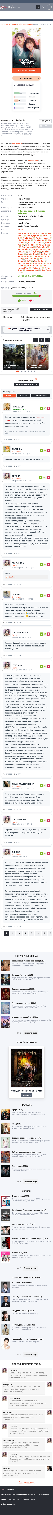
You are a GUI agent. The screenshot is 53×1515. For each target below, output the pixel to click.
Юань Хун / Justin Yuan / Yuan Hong (27, 1297)
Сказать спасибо (41, 309)
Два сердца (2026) (20, 1166)
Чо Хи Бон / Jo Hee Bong (22, 1283)
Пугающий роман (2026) (22, 975)
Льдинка (17, 449)
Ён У (28, 261)
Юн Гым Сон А (35, 242)
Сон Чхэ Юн (27, 247)
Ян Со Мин (30, 245)
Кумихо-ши (18, 407)
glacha (16, 594)
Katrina (22, 288)
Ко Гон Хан (41, 247)
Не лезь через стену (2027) (23, 1224)
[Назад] (35, 340)
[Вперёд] (41, 340)
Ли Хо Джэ (38, 263)
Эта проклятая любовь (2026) (25, 1017)
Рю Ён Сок (39, 261)
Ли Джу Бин (38, 249)
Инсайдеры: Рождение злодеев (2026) (29, 1210)
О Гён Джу (34, 252)
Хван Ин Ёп (23, 249)
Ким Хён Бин (33, 266)
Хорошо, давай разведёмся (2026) (27, 1138)
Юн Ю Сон (27, 238)
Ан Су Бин (32, 254)
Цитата (18, 439)
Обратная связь (8, 1504)
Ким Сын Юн (32, 270)
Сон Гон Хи (39, 240)
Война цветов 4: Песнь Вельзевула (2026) (30, 1238)
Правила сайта (28, 1499)
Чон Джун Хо (33, 236)
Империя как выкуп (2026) (23, 989)
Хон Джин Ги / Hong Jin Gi (23, 1311)
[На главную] (8, 7)
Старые (23, 396)
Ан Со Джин (44, 245)
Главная (10, 1489)
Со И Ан (44, 254)
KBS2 (20, 230)
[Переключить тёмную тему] (38, 7)
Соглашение (43, 1494)
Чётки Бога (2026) (19, 1253)
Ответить (9, 439)
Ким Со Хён (33, 160)
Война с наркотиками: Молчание (26, 1152)
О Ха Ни (36, 256)
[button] (38, 30)
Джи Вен (16, 852)
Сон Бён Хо (30, 259)
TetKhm (16, 476)
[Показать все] (47, 340)
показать (7, 311)
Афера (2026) (17, 1110)
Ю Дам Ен (36, 268)
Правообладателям (10, 1499)
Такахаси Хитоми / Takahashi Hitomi (27, 1339)
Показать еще (30, 1033)
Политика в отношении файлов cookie (18, 1494)
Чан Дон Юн (17, 143)
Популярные (41, 396)
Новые (9, 396)
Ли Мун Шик (24, 240)
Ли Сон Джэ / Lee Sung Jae (23, 1325)
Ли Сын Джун (42, 238)
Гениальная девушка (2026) (24, 1003)
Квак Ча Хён (23, 263)
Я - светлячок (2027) (21, 1196)
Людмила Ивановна (23, 784)
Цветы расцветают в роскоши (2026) (28, 961)
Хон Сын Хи (23, 256)
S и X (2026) (16, 1124)
